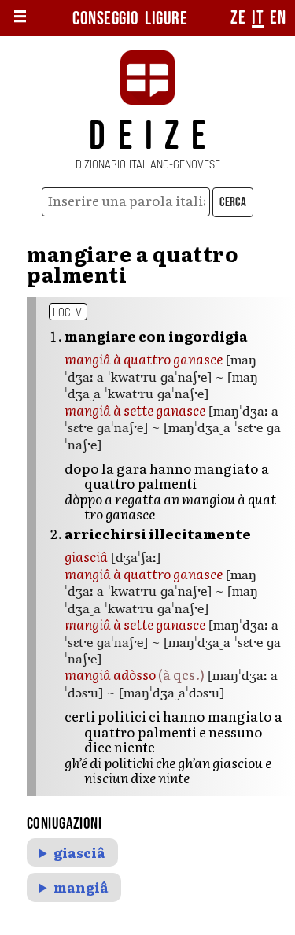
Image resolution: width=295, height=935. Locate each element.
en (278, 18)
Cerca (232, 202)
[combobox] (126, 201)
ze (237, 18)
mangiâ (81, 887)
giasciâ (79, 852)
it (258, 18)
